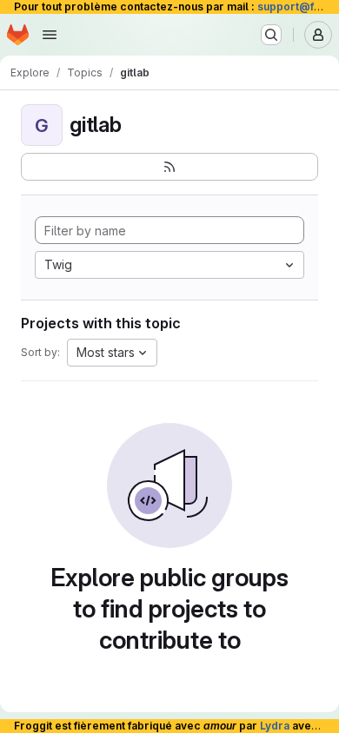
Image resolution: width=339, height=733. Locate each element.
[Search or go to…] (271, 34)
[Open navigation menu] (49, 35)
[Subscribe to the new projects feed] (169, 167)
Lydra (274, 725)
